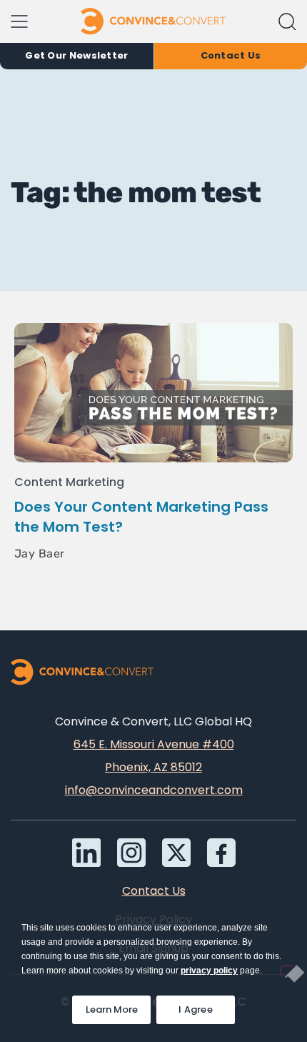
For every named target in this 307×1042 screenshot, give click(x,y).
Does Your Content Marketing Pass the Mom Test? (141, 517)
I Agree (195, 1009)
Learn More (118, 1006)
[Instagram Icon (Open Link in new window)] (131, 852)
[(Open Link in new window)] (221, 852)
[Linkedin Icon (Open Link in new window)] (86, 852)
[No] (288, 971)
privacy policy (209, 971)
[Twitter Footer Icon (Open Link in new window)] (176, 852)
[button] (287, 22)
